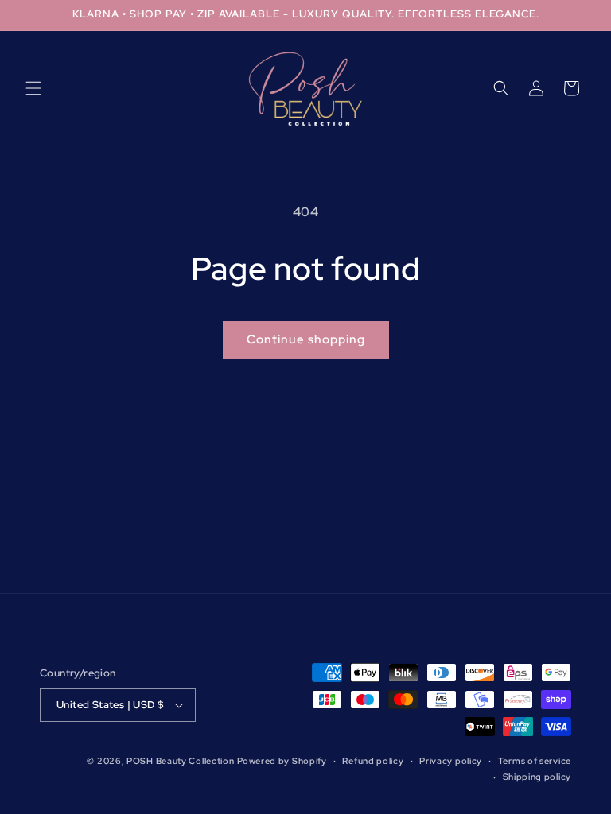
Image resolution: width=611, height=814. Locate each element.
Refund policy (372, 760)
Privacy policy (450, 760)
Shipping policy (537, 776)
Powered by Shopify (282, 760)
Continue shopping (306, 339)
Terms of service (534, 760)
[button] (33, 88)
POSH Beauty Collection (180, 760)
